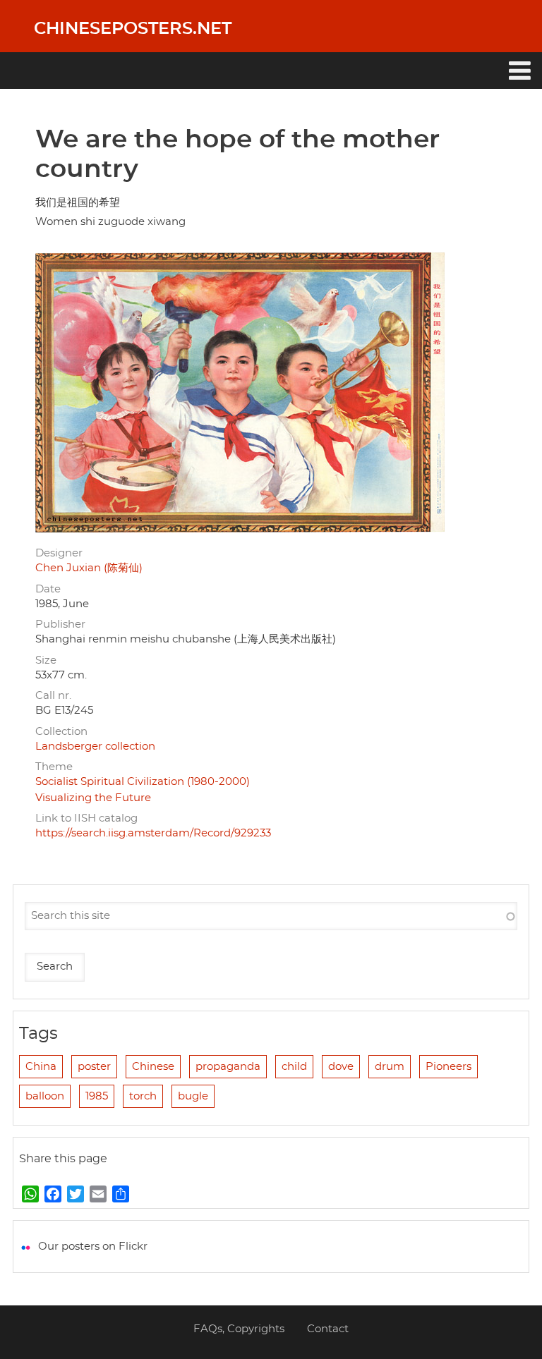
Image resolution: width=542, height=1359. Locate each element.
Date (48, 589)
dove (341, 1066)
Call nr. (53, 695)
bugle (193, 1096)
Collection (61, 731)
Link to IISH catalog (86, 818)
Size (45, 660)
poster (94, 1066)
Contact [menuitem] (328, 1329)
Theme (54, 767)
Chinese (153, 1066)
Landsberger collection (95, 746)
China (40, 1066)
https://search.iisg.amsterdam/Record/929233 (153, 833)
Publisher (60, 624)
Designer (59, 553)
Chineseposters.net (132, 28)
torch (143, 1096)
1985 (96, 1096)
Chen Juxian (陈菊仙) (89, 568)
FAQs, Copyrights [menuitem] (238, 1329)
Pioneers (448, 1066)
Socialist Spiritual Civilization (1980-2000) (142, 781)
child (294, 1066)
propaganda (227, 1066)
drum (389, 1066)
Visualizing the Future (93, 798)
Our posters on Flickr (92, 1246)
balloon (44, 1096)
